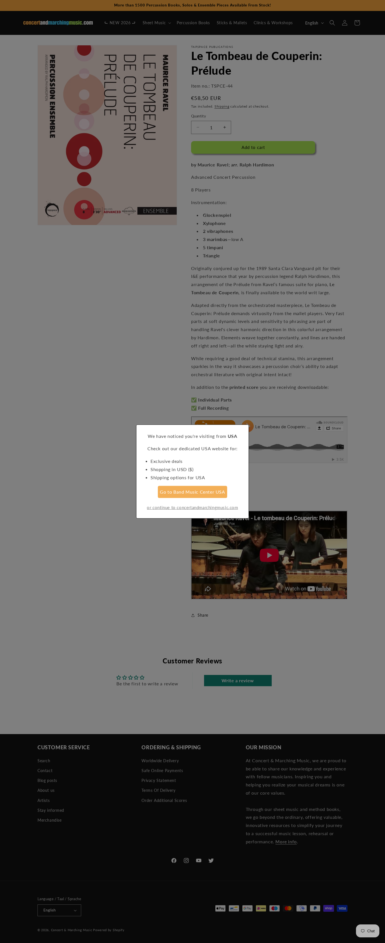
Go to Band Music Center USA (192, 491)
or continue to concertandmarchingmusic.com (192, 507)
